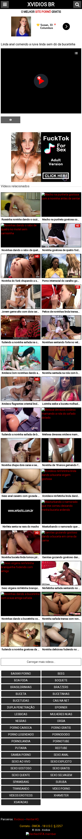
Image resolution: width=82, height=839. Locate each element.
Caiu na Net (61, 700)
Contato (25, 826)
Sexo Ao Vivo (21, 761)
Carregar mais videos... (41, 661)
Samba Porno (21, 754)
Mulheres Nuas (61, 714)
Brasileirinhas (21, 687)
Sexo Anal (61, 754)
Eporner (61, 707)
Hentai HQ (32, 819)
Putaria (21, 748)
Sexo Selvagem (61, 775)
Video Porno (61, 788)
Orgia (61, 721)
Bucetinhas (61, 693)
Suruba (61, 781)
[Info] (10, 119)
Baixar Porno (21, 673)
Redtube (61, 748)
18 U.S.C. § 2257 (52, 826)
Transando (21, 788)
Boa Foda (21, 680)
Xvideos (19, 819)
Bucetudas (21, 700)
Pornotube (61, 741)
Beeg (61, 673)
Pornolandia (21, 741)
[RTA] (41, 834)
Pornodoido (61, 734)
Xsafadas (21, 802)
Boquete (61, 680)
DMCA (36, 826)
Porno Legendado (21, 734)
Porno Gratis (61, 727)
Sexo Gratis (61, 768)
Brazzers (61, 687)
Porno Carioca (21, 727)
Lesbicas (21, 714)
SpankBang (21, 781)
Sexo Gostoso (21, 768)
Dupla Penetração (21, 707)
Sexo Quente (21, 775)
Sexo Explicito (61, 761)
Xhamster (61, 795)
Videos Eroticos (21, 795)
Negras (21, 721)
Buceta (21, 693)
